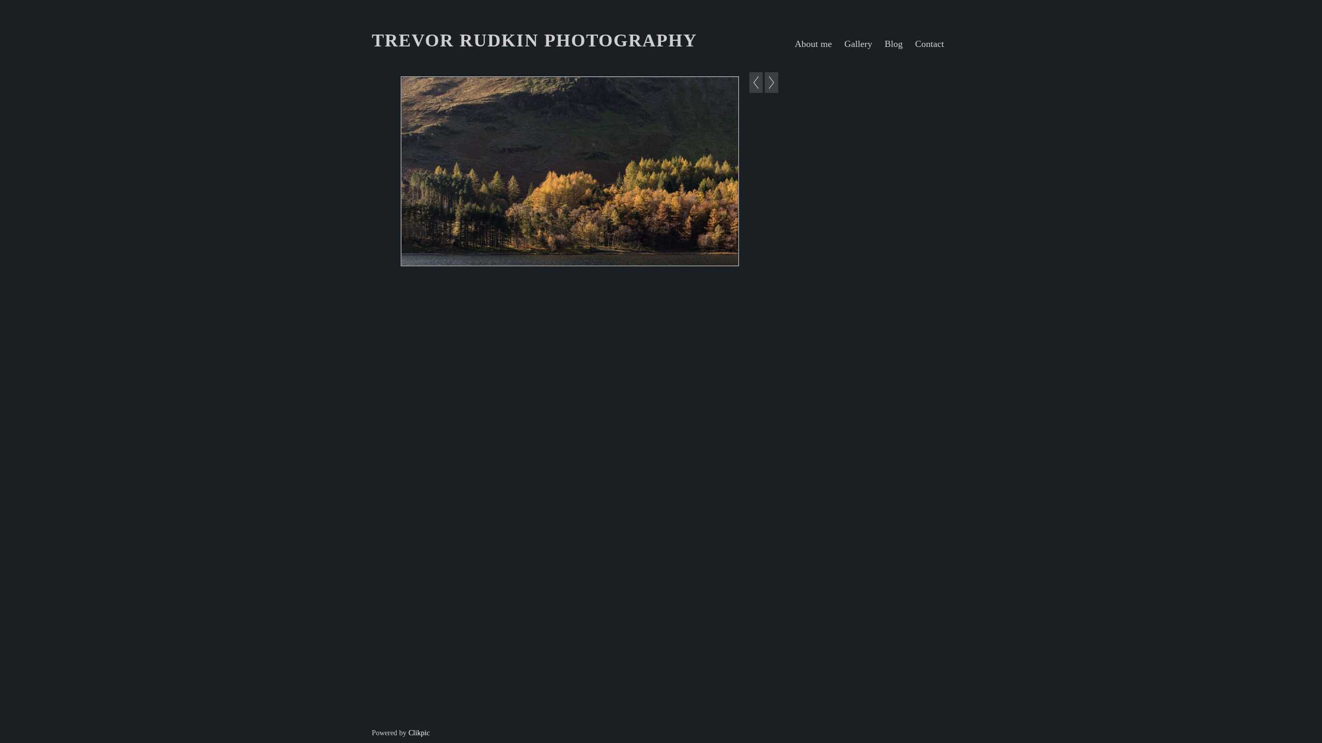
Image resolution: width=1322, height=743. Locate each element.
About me (813, 44)
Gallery (858, 44)
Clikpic (419, 733)
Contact (929, 44)
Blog (894, 44)
